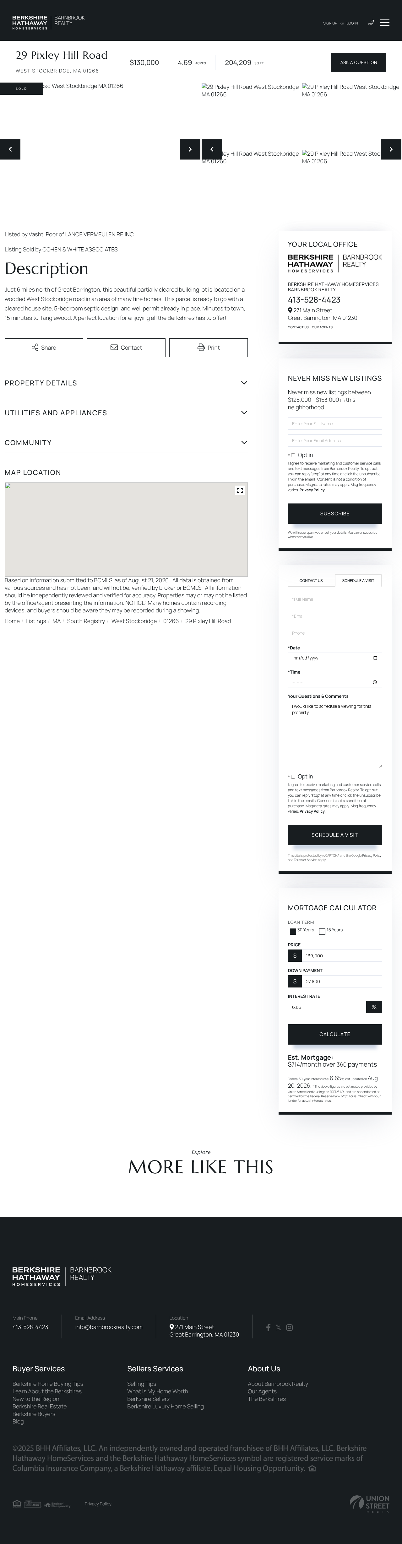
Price (294, 945)
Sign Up (330, 23)
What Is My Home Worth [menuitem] (157, 1391)
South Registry (86, 621)
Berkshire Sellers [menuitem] (148, 1399)
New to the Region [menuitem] (36, 1399)
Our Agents (322, 327)
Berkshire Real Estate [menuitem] (40, 1406)
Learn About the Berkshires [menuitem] (47, 1391)
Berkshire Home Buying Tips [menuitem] (48, 1384)
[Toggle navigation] (384, 22)
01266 (171, 621)
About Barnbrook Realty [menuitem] (278, 1384)
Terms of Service (306, 860)
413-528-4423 (314, 299)
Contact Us (298, 327)
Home (12, 621)
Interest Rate (304, 996)
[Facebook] (268, 1327)
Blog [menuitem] (18, 1421)
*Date (294, 648)
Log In (352, 23)
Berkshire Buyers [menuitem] (34, 1414)
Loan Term (301, 922)
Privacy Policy (312, 489)
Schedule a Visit (358, 580)
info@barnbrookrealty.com (109, 1327)
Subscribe (335, 513)
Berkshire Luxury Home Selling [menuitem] (165, 1406)
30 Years (305, 930)
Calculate (334, 1034)
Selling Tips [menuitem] (141, 1384)
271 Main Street (204, 1330)
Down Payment (305, 971)
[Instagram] (289, 1327)
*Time (294, 672)
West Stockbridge (134, 621)
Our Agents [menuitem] (262, 1391)
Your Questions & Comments (318, 696)
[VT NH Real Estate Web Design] (369, 1504)
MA (56, 621)
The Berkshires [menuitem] (267, 1399)
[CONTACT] (358, 62)
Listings (36, 621)
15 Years (335, 930)
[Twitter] (278, 1327)
